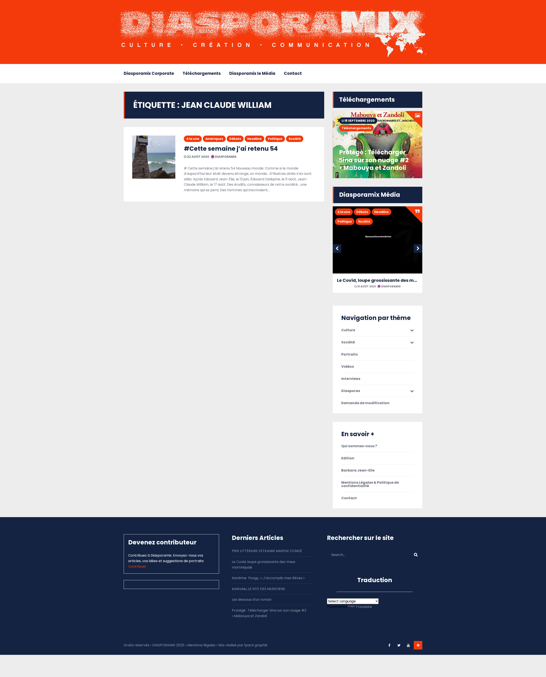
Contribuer (137, 566)
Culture (348, 330)
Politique (275, 139)
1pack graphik (255, 645)
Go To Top (418, 645)
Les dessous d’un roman (252, 599)
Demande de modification (365, 403)
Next (418, 248)
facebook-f (389, 645)
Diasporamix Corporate (149, 73)
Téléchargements (202, 73)
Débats (235, 139)
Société (295, 139)
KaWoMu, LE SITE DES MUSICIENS (258, 588)
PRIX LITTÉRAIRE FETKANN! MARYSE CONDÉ (267, 550)
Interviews (350, 378)
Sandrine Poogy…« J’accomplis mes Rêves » (268, 578)
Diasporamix (225, 157)
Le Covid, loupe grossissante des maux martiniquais (394, 280)
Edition (347, 458)
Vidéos (347, 366)
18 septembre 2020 (359, 121)
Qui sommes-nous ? (359, 446)
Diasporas (350, 391)
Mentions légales (201, 645)
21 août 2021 (366, 286)
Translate (364, 606)
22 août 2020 (197, 157)
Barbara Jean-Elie (358, 470)
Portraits (349, 354)
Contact (293, 73)
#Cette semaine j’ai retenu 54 (231, 149)
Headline (254, 139)
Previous (337, 248)
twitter (399, 645)
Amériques (214, 139)
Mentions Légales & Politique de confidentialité (370, 484)
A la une (192, 139)
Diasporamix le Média (252, 73)
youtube (408, 645)
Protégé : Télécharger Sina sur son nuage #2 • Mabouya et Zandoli (374, 160)
